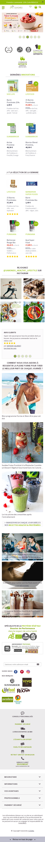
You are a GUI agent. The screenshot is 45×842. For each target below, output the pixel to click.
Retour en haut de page (22, 839)
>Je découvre (22, 586)
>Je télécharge (22, 614)
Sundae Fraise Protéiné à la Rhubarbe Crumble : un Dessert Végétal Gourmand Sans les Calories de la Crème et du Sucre (22, 467)
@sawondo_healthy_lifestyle (20, 270)
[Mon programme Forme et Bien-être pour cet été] (22, 393)
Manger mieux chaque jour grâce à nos (23, 523)
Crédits (31, 831)
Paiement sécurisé (22, 724)
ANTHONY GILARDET (14, 346)
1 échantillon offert (22, 739)
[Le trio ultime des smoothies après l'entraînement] (22, 492)
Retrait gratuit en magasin (22, 755)
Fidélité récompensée (22, 747)
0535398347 (22, 764)
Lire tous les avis (10, 348)
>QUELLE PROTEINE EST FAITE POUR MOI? (22, 557)
